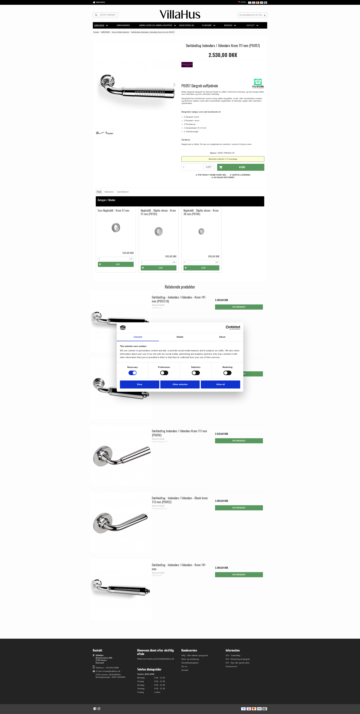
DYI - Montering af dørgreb (238, 659)
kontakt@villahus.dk (111, 671)
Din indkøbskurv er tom (250, 15)
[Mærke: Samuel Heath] (188, 69)
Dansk (243, 2)
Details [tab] (180, 337)
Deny (139, 384)
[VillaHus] (180, 14)
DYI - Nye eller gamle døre (237, 663)
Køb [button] (242, 167)
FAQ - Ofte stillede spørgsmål (194, 655)
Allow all (220, 384)
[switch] (164, 373)
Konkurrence (231, 666)
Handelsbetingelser (190, 663)
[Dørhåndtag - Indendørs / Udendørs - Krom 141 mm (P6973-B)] (121, 321)
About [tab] (222, 337)
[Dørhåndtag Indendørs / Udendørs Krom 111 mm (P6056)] (121, 455)
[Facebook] (95, 708)
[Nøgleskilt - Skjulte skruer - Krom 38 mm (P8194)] (201, 235)
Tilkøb (99, 192)
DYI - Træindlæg (233, 655)
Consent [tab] (138, 337)
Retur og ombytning (190, 659)
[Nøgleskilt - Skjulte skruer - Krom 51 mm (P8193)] (159, 235)
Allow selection (180, 384)
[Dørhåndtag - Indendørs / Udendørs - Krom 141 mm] (121, 589)
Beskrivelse (109, 192)
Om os (184, 666)
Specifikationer (123, 192)
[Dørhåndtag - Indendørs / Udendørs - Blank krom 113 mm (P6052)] (121, 522)
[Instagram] (99, 708)
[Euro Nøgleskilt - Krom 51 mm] (116, 232)
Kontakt (184, 670)
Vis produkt (239, 307)
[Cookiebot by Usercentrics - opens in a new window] (228, 328)
